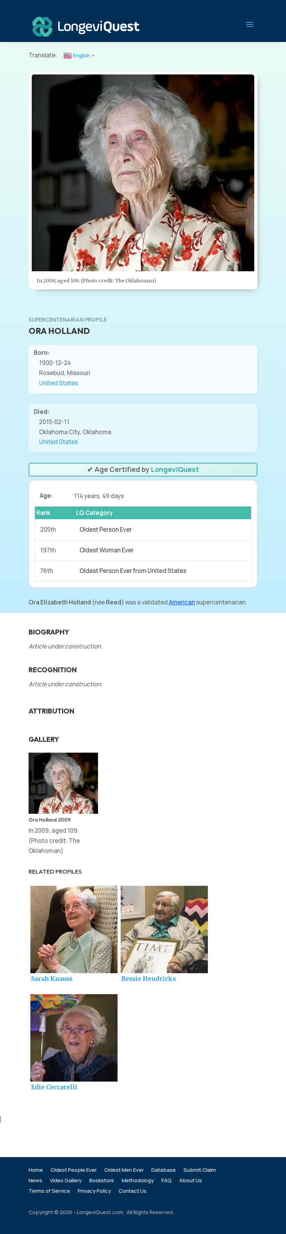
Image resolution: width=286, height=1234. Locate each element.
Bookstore (101, 1181)
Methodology (138, 1181)
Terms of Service (49, 1191)
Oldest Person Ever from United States (133, 571)
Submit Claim (199, 1171)
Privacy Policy (94, 1191)
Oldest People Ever (74, 1171)
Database (163, 1171)
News (35, 1181)
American (182, 602)
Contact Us (132, 1191)
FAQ (166, 1181)
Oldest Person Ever (106, 529)
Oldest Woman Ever (107, 550)
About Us (190, 1181)
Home (36, 1171)
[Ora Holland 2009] (63, 812)
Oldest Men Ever (124, 1171)
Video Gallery (66, 1181)
